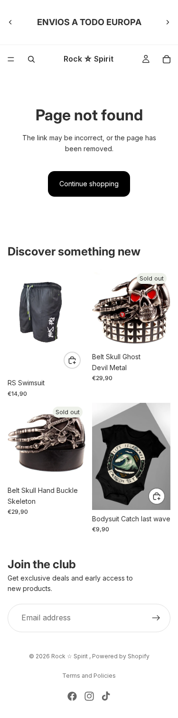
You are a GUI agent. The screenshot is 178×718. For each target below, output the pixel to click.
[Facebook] (72, 696)
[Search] (31, 59)
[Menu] (11, 59)
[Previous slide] (10, 22)
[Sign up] (156, 618)
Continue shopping (89, 184)
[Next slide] (167, 22)
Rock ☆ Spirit (70, 656)
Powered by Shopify (121, 656)
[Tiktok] (106, 696)
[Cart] (166, 59)
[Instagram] (89, 696)
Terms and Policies (89, 675)
